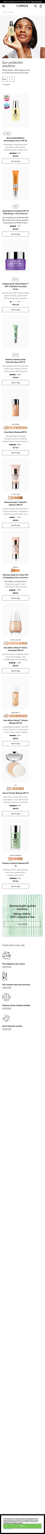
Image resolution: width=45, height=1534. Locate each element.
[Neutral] (17, 788)
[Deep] (22, 788)
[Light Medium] (15, 570)
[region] (22, 1524)
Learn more (7, 1529)
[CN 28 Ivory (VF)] (20, 643)
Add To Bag (15, 161)
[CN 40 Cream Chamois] (23, 427)
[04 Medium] (18, 497)
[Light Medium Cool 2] (11, 716)
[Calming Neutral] (18, 858)
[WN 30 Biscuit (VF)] (23, 643)
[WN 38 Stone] (20, 427)
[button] (41, 6)
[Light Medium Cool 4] (20, 716)
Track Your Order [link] (36, 1)
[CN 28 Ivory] (14, 427)
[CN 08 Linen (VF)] (5, 643)
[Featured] (12, 79)
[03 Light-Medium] (15, 497)
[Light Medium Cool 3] (17, 716)
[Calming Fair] (12, 858)
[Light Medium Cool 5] (23, 716)
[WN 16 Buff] (5, 427)
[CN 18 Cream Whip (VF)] (14, 643)
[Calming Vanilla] (21, 858)
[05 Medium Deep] (21, 497)
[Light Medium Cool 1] (8, 716)
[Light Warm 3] (5, 716)
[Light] (18, 570)
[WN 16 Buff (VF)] (11, 643)
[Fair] (8, 788)
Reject (22, 1526)
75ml (7, 133)
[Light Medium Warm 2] (14, 716)
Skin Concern (9, 12)
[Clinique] (22, 6)
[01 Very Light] (10, 497)
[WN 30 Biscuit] (17, 427)
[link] (15, 110)
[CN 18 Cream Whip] (8, 427)
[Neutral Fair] (11, 788)
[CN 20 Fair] (11, 427)
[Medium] (12, 570)
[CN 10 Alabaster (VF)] (8, 643)
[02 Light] (12, 497)
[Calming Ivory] (15, 858)
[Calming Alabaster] (10, 858)
